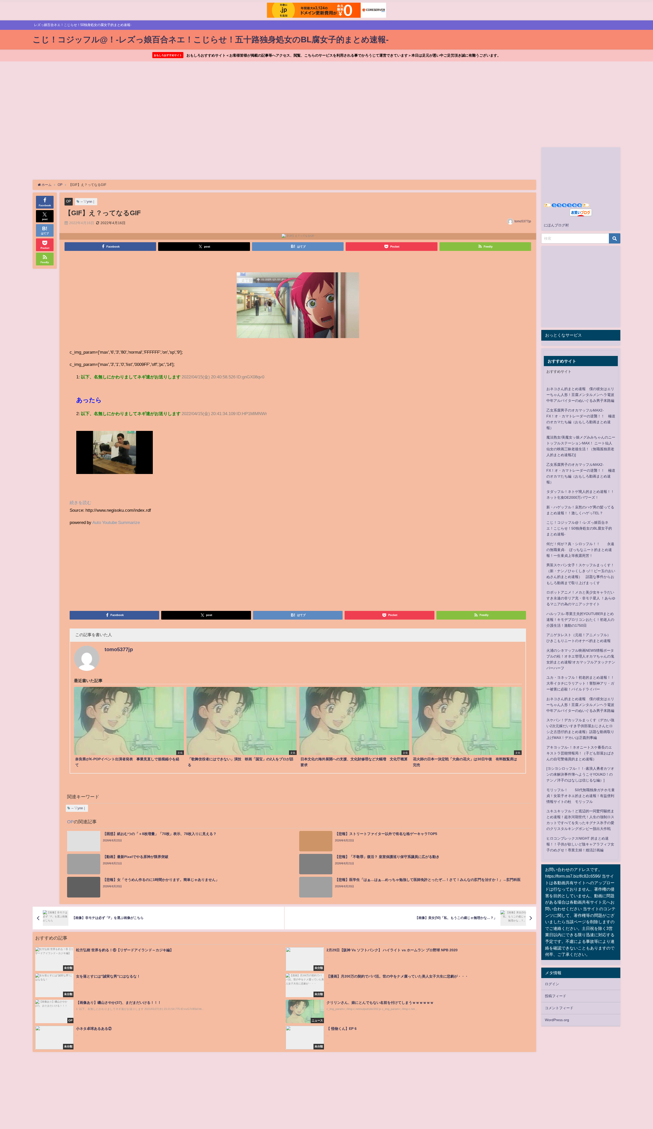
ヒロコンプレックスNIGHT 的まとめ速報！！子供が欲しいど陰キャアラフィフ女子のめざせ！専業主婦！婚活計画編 (580, 844)
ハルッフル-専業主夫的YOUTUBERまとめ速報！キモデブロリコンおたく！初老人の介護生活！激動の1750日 (580, 619)
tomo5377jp (522, 221)
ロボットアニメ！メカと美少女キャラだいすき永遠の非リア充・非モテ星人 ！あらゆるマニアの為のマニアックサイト (580, 598)
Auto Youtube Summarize (116, 522)
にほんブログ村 (556, 225)
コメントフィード (559, 1008)
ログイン (552, 984)
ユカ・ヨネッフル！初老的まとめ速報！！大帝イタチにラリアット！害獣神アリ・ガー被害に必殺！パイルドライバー (580, 683)
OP (68, 201)
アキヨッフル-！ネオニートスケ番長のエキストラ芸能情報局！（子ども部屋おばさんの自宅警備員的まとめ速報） (580, 753)
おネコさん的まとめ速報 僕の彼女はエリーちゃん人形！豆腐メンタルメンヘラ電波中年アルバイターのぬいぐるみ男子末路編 (580, 394)
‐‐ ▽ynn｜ (88, 201)
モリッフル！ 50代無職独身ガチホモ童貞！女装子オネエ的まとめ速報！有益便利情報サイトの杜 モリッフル (580, 795)
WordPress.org (557, 1020)
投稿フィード (555, 996)
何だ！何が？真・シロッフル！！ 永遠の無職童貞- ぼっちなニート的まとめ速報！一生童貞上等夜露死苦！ (580, 549)
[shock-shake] (298, 307)
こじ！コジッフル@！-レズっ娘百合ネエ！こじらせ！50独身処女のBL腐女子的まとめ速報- (579, 528)
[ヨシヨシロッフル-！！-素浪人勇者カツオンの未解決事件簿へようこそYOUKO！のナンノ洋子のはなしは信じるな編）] (580, 774)
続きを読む (80, 502)
